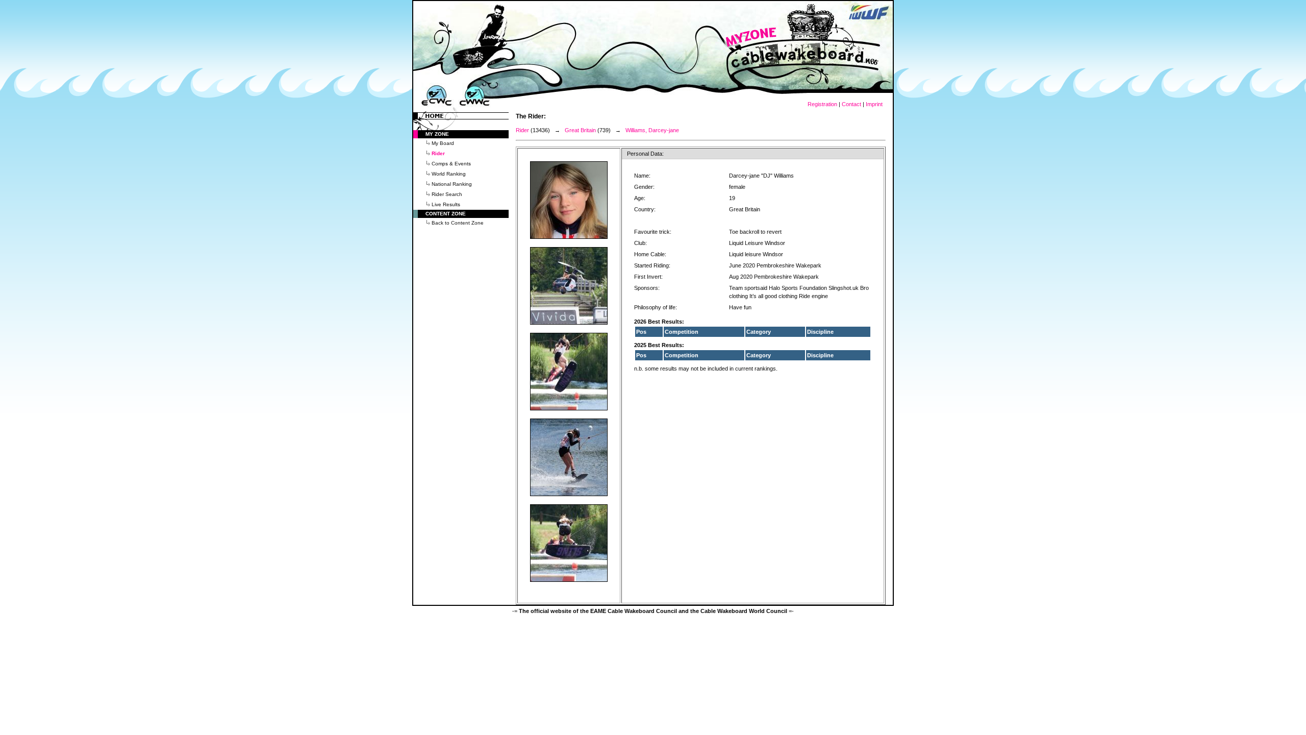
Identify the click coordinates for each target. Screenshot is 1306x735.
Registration (822, 104)
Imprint (874, 104)
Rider (522, 130)
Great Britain (580, 130)
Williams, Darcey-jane (652, 130)
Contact (851, 104)
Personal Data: (645, 154)
